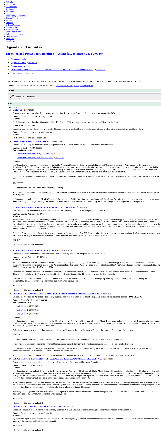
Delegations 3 (28, 314)
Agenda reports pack (19, 66)
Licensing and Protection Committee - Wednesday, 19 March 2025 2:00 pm (54, 53)
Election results (12, 11)
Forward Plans (12, 18)
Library (9, 20)
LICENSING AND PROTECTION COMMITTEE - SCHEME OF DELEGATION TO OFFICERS (58, 70)
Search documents (13, 32)
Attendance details (18, 59)
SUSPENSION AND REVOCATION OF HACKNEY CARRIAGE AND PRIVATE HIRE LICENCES (63, 359)
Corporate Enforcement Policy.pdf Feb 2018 (40, 158)
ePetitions (10, 13)
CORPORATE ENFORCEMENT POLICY (37, 141)
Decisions (10, 9)
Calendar (9, 2)
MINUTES (23, 110)
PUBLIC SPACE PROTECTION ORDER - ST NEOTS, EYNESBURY (50, 207)
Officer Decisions (13, 25)
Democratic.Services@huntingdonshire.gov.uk (74, 86)
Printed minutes (22, 73)
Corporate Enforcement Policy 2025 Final (39, 154)
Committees (11, 4)
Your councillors (12, 36)
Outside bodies (12, 27)
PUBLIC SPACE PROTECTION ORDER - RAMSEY (42, 250)
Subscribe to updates (14, 34)
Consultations (11, 7)
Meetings (9, 23)
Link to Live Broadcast (25, 97)
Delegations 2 (28, 310)
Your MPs (10, 39)
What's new (10, 41)
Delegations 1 (28, 306)
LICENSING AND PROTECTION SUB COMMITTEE (43, 406)
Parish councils (12, 29)
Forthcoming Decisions (15, 16)
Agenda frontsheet (24, 63)
